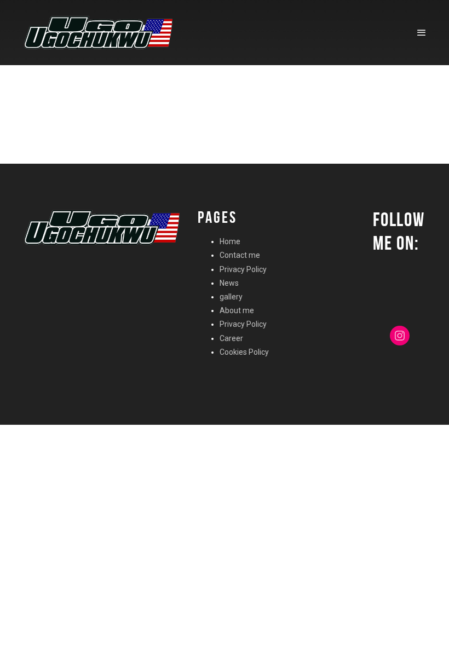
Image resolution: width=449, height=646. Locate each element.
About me (237, 310)
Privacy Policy (243, 269)
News (229, 283)
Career (231, 338)
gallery (231, 296)
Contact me (240, 255)
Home (230, 241)
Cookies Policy (244, 352)
